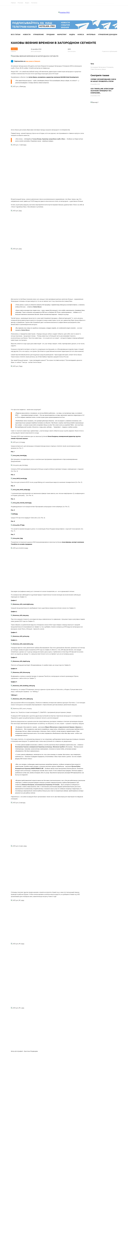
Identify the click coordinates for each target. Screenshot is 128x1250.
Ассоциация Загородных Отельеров (102, 67)
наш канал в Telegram (33, 61)
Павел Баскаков (96, 69)
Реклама (20, 3)
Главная (13, 3)
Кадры (72, 34)
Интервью (91, 34)
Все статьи (15, 34)
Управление (38, 34)
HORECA (80, 34)
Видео (27, 3)
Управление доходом (107, 34)
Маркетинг (62, 34)
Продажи (50, 34)
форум (104, 69)
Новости (26, 34)
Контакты (34, 3)
